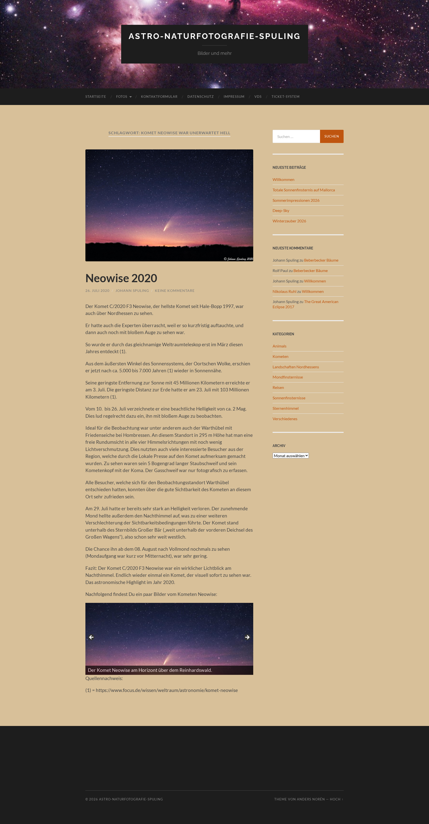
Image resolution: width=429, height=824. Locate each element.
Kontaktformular (159, 97)
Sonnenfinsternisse (289, 397)
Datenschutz (200, 97)
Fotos (121, 97)
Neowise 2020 (121, 278)
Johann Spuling (132, 290)
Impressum (234, 97)
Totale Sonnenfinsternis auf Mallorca (304, 189)
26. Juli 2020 (97, 290)
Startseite (95, 97)
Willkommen (283, 179)
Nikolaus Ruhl (284, 291)
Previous (91, 637)
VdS (258, 97)
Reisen (278, 387)
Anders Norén (311, 799)
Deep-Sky (281, 210)
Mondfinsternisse (288, 377)
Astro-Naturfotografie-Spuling (215, 36)
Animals (279, 345)
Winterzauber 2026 (289, 220)
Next (247, 637)
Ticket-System (286, 97)
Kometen (280, 356)
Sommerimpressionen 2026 (296, 200)
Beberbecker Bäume (321, 260)
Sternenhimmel (286, 408)
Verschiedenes (285, 418)
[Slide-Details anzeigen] (169, 639)
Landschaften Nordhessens (296, 366)
